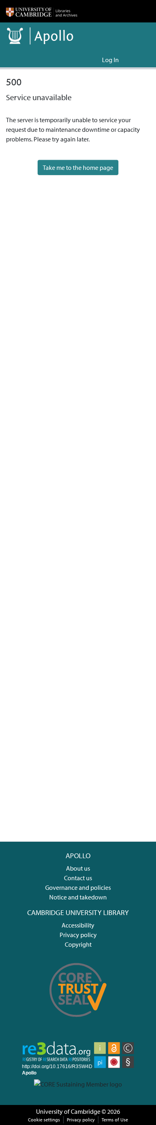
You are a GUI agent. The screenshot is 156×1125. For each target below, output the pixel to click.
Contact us (78, 878)
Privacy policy (78, 935)
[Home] (41, 11)
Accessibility (78, 925)
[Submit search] (83, 60)
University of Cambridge (68, 1111)
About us (78, 868)
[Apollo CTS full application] (78, 1022)
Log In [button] (111, 60)
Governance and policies (78, 887)
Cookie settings (44, 1120)
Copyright (78, 944)
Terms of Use (115, 1120)
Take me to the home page (78, 167)
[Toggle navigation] (139, 59)
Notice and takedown (78, 897)
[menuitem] (95, 60)
